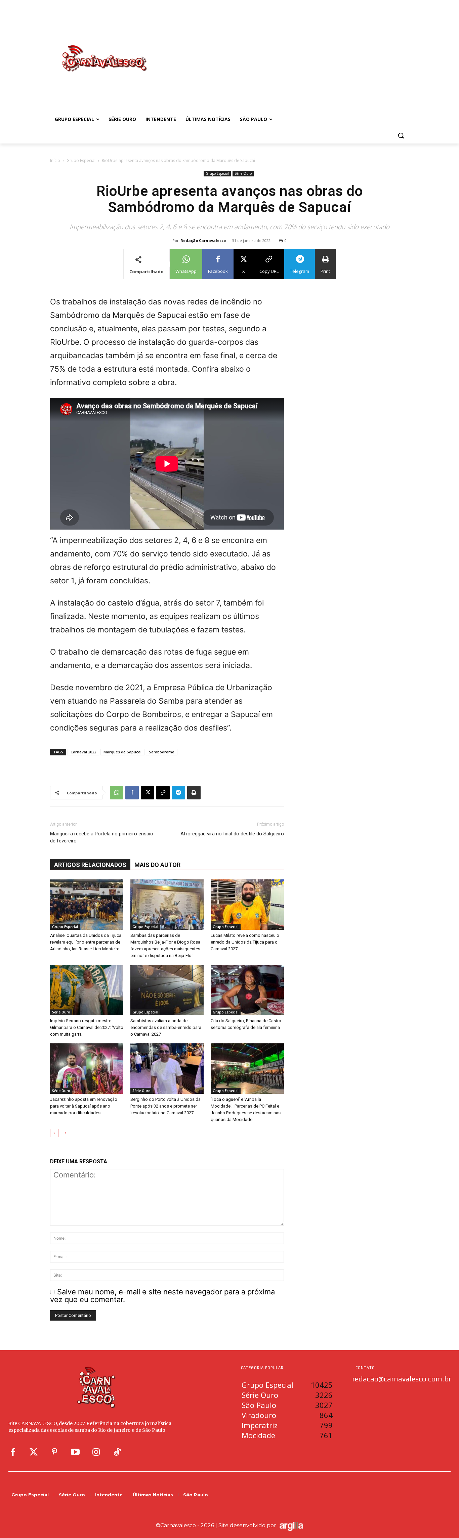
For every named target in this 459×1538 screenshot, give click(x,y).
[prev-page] (54, 1133)
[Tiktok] (117, 1452)
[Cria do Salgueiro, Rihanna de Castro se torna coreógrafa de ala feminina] (247, 990)
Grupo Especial (81, 160)
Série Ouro (243, 173)
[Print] (194, 792)
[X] (147, 792)
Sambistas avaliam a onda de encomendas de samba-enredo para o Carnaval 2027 (165, 1027)
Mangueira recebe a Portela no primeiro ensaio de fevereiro (101, 837)
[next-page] (65, 1133)
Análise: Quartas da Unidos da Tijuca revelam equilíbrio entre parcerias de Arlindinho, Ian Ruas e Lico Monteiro (85, 942)
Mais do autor (157, 864)
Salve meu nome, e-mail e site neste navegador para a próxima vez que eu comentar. (162, 1295)
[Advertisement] (283, 51)
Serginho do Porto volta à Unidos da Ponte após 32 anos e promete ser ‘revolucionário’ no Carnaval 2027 (165, 1106)
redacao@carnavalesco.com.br (401, 1378)
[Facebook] (132, 792)
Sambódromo (161, 751)
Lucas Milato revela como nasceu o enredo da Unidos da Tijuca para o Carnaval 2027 (245, 942)
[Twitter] (33, 1452)
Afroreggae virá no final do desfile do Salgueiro (232, 834)
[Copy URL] (163, 792)
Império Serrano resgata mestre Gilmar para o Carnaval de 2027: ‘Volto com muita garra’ (86, 1027)
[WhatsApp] (116, 792)
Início (55, 160)
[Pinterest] (54, 1452)
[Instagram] (96, 1452)
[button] (401, 135)
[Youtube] (75, 1452)
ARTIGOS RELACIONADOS (90, 864)
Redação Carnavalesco (203, 240)
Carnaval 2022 (83, 751)
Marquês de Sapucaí (122, 751)
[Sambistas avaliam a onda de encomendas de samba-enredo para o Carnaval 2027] (167, 990)
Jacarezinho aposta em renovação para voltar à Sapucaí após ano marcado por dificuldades (83, 1106)
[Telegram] (178, 792)
